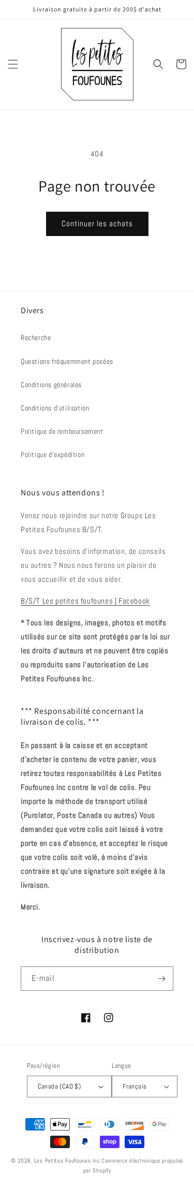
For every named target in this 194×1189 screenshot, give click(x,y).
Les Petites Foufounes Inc (67, 1160)
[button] (13, 64)
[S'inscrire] (161, 978)
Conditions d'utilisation (55, 408)
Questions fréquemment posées (67, 361)
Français (134, 1086)
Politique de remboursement (62, 431)
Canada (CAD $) (59, 1086)
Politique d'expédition (52, 454)
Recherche (36, 337)
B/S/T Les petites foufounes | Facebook (85, 601)
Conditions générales (51, 384)
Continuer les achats (97, 223)
